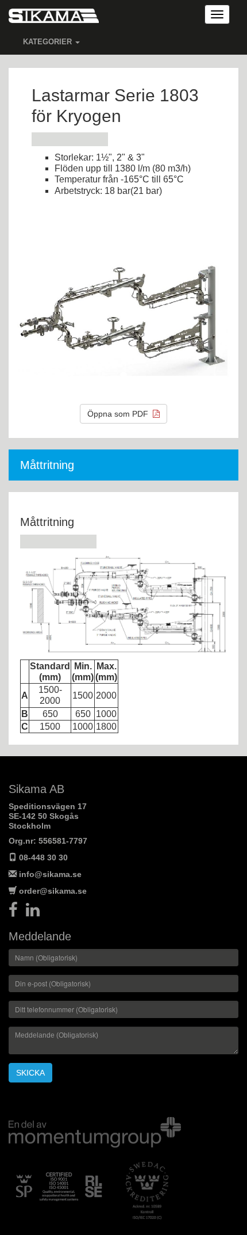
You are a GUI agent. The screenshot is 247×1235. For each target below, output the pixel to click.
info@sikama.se (50, 874)
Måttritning (47, 465)
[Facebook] (17, 912)
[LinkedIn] (35, 912)
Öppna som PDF (120, 413)
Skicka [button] (30, 1072)
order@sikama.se (53, 890)
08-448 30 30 (43, 857)
